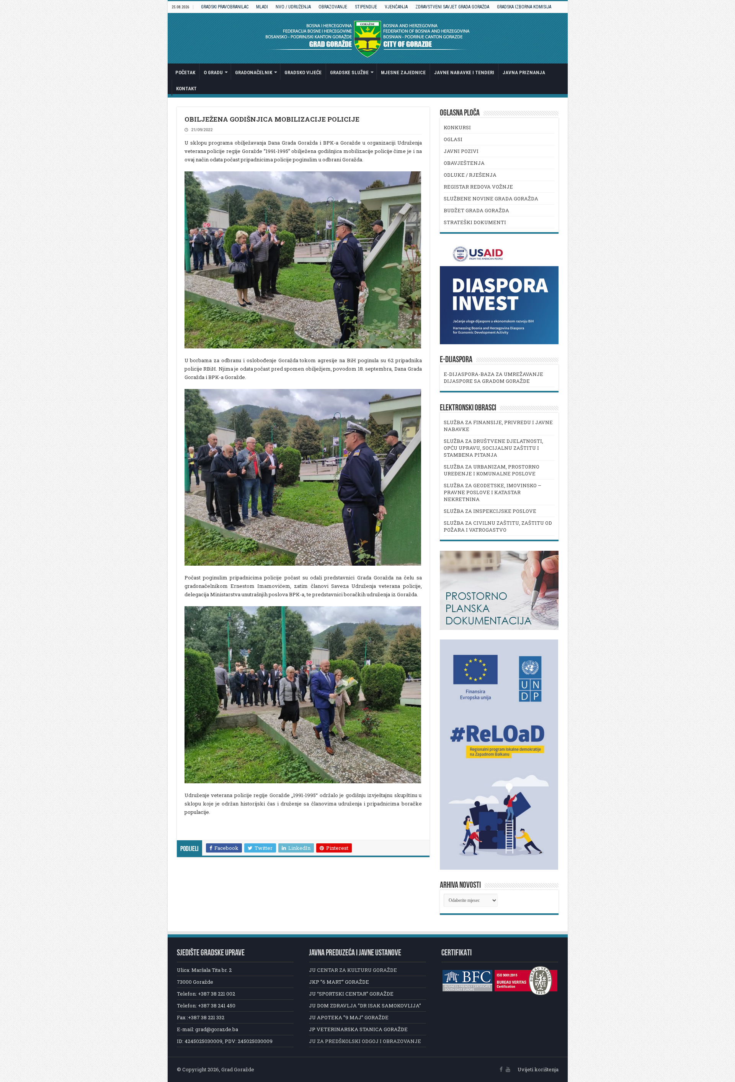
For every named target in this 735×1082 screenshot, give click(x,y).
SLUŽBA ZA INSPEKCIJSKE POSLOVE (490, 511)
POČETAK (185, 72)
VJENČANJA (396, 7)
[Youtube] (508, 1069)
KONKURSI (457, 127)
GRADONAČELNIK (253, 72)
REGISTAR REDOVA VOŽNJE (478, 186)
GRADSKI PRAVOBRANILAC (224, 7)
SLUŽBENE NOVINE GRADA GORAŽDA (491, 198)
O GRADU (213, 72)
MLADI (262, 7)
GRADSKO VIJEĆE (303, 72)
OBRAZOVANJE (332, 7)
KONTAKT (186, 88)
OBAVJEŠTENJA (464, 162)
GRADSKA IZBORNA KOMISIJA (524, 7)
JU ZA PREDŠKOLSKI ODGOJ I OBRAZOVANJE (365, 1041)
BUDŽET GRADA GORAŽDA (476, 210)
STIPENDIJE (366, 7)
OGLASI (453, 139)
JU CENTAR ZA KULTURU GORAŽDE (353, 969)
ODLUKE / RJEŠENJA (470, 174)
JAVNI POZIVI (461, 151)
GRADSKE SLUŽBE (349, 72)
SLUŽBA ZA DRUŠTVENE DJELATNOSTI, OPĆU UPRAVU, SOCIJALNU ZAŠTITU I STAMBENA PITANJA (493, 448)
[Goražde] (368, 38)
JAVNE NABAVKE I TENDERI (464, 72)
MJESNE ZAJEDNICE (403, 72)
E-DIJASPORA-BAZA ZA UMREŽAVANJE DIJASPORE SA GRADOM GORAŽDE (493, 377)
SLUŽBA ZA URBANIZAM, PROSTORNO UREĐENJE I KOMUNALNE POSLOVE (491, 470)
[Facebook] (501, 1069)
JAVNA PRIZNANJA (524, 72)
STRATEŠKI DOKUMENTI (475, 222)
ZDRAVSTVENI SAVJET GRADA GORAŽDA (452, 7)
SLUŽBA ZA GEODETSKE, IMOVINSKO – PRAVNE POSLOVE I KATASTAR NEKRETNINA (492, 492)
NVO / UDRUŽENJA (293, 7)
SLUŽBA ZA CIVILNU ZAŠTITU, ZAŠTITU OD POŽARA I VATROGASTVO (498, 526)
